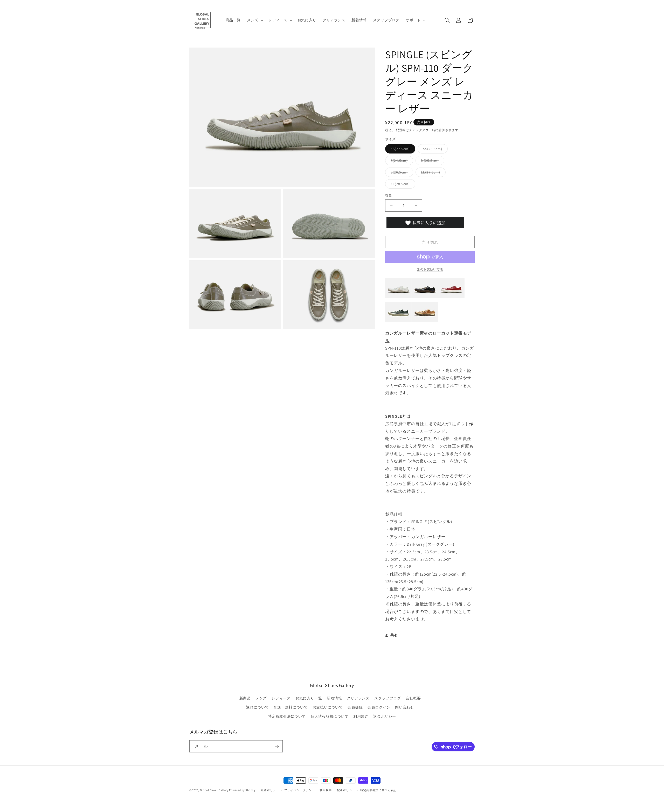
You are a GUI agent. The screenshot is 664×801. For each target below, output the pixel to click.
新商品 (245, 698)
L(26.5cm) (401, 173)
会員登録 (355, 707)
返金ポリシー (384, 716)
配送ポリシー (346, 790)
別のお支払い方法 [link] (430, 269)
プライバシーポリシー (299, 790)
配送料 (401, 130)
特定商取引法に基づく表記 (378, 790)
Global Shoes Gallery (214, 790)
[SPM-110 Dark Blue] (398, 321)
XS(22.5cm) (402, 149)
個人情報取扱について (330, 716)
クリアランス (358, 698)
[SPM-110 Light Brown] (425, 321)
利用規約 (360, 716)
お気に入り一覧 (308, 698)
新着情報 (334, 698)
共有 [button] (394, 635)
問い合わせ (404, 707)
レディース (281, 698)
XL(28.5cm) (402, 185)
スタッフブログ (387, 698)
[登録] (276, 746)
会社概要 (413, 698)
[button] (254, 20)
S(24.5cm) (401, 161)
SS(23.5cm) (434, 149)
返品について (257, 707)
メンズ (261, 698)
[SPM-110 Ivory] (398, 298)
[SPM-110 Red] (451, 298)
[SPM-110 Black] (425, 298)
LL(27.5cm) (432, 173)
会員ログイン (379, 707)
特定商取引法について (287, 716)
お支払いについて (328, 707)
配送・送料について (291, 707)
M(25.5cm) (431, 161)
